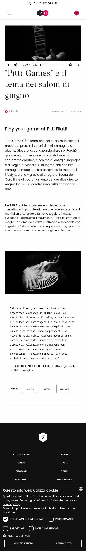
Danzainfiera (64, 479)
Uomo (64, 454)
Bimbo (21, 462)
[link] (76, 13)
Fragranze (22, 471)
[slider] (53, 64)
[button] (43, 535)
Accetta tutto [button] (23, 543)
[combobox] (81, 489)
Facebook (30, 389)
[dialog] (43, 517)
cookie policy (11, 504)
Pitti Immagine (21, 454)
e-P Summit (21, 479)
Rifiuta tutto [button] (64, 543)
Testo (64, 471)
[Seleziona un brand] (43, 13)
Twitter (46, 389)
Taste (64, 462)
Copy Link (64, 389)
